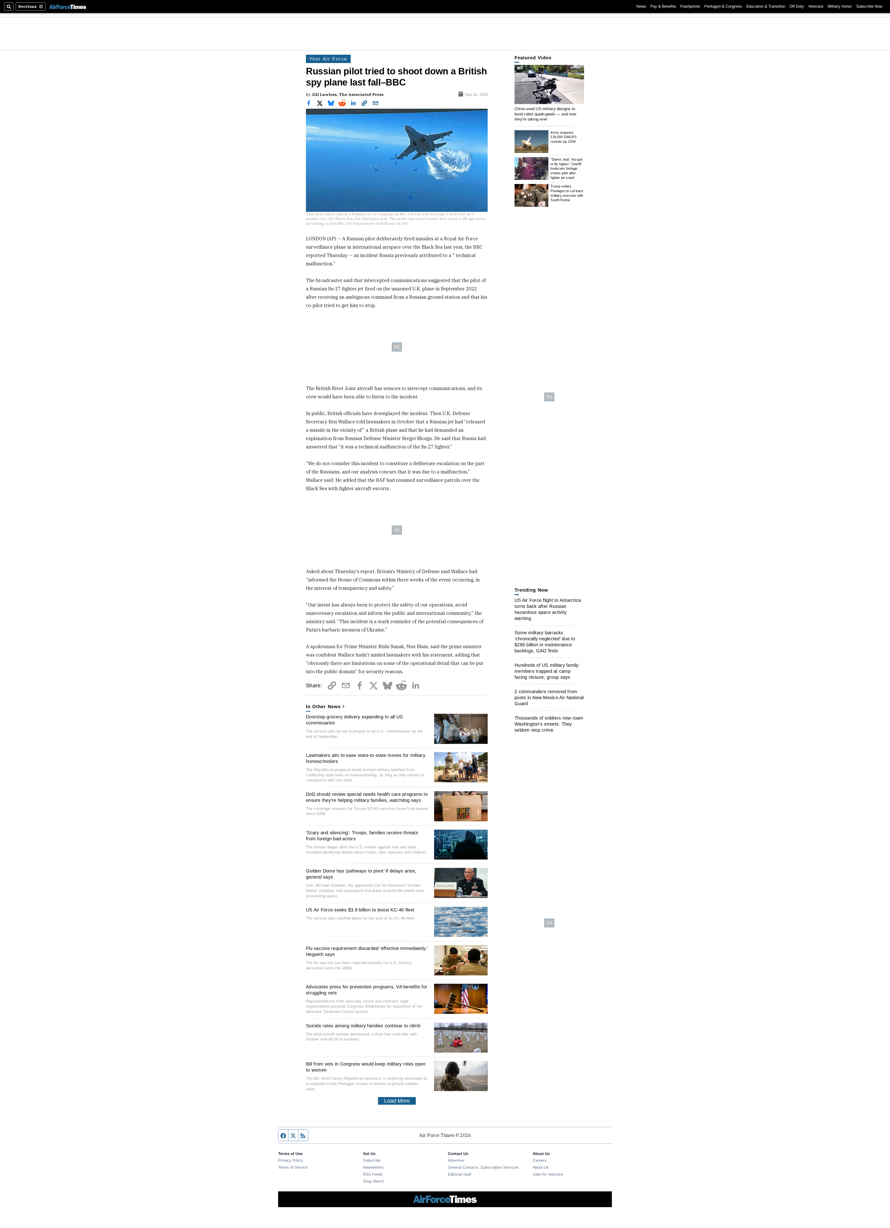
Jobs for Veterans (548, 1174)
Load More (397, 1101)
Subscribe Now (869, 6)
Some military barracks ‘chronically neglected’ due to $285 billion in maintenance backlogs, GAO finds (545, 641)
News (641, 6)
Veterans (815, 6)
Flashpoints (690, 6)
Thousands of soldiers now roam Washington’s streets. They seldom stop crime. (549, 724)
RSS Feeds (373, 1174)
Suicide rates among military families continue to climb (363, 1025)
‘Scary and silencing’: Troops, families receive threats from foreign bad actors (362, 835)
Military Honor (840, 6)
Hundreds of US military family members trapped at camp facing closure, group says (547, 671)
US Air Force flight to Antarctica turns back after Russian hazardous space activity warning (548, 609)
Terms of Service (293, 1167)
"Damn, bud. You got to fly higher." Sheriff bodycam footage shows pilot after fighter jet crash (566, 168)
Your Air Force (328, 58)
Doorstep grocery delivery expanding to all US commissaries (354, 719)
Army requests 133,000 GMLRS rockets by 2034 (563, 136)
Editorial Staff (459, 1174)
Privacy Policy (290, 1160)
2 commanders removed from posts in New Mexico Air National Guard (549, 697)
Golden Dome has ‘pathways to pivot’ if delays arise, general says (361, 873)
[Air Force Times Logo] (67, 6)
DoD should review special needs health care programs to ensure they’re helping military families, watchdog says (367, 797)
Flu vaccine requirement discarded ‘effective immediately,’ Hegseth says (367, 951)
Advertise (456, 1160)
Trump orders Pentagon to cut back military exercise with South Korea (566, 193)
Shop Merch (373, 1181)
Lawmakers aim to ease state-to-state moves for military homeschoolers (365, 758)
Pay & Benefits (663, 6)
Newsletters (373, 1167)
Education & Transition (765, 6)
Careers (540, 1160)
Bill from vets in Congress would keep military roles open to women (365, 1067)
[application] (549, 84)
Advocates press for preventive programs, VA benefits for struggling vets (366, 989)
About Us (541, 1167)
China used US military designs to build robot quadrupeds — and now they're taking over (545, 113)
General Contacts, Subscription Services (483, 1167)
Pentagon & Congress (723, 6)
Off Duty (796, 6)
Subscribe (371, 1160)
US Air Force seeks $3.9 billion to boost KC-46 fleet (360, 909)
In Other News (323, 706)
